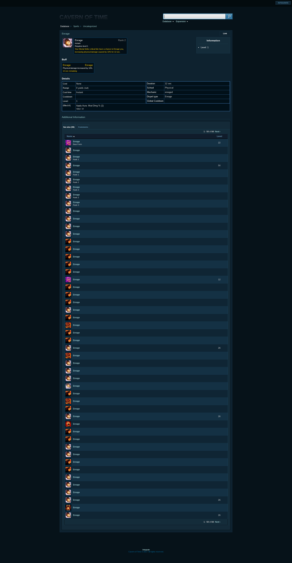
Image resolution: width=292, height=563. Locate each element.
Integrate (146, 550)
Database (64, 26)
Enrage (76, 141)
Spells (76, 26)
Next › (217, 131)
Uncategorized (90, 26)
